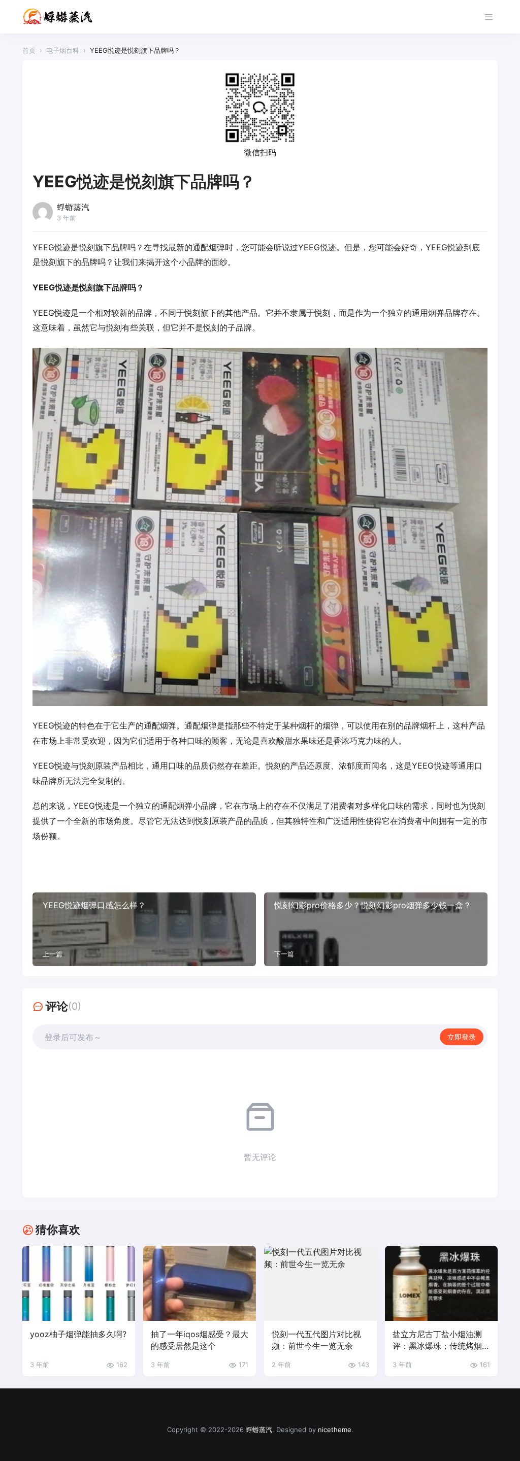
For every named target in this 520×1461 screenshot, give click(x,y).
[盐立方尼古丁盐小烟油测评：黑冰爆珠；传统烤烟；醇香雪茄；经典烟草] (441, 1283)
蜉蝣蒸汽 (259, 1429)
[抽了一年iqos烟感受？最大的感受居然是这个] (199, 1283)
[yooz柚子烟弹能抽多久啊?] (78, 1283)
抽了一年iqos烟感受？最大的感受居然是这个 (199, 1340)
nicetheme (334, 1429)
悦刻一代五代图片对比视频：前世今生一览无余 (316, 1340)
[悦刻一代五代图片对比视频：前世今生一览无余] (320, 1283)
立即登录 (461, 1037)
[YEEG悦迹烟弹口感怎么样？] (144, 929)
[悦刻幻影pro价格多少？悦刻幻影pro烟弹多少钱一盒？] (376, 929)
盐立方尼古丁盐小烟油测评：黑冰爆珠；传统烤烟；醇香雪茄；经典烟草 (441, 1340)
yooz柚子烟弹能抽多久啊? (78, 1334)
